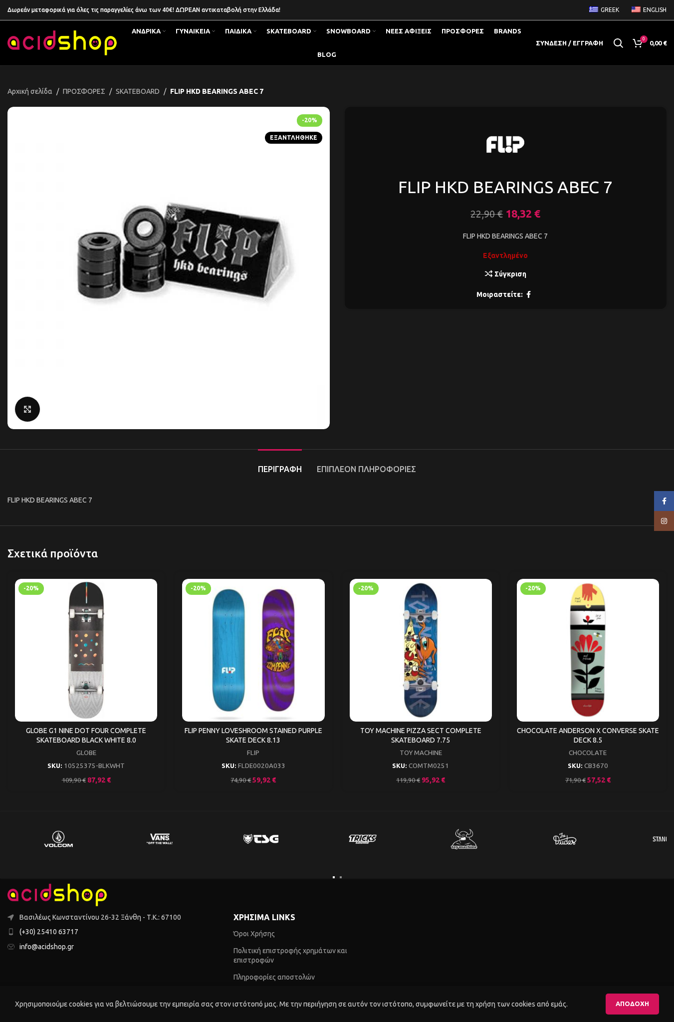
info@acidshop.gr (46, 947)
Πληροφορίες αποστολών (274, 977)
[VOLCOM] (58, 838)
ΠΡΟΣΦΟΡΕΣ (84, 91)
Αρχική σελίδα (29, 91)
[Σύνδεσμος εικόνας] (57, 894)
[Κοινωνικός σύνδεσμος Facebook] (529, 294)
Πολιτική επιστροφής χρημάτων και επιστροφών (290, 955)
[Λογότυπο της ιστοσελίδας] (62, 42)
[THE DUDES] (565, 838)
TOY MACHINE (421, 753)
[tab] (280, 464)
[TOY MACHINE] (463, 838)
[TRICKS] (362, 838)
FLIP (253, 753)
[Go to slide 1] (334, 877)
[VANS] (159, 838)
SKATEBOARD (138, 91)
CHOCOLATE (588, 753)
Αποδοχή (632, 1003)
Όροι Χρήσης (254, 934)
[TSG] (260, 838)
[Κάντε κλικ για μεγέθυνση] (27, 409)
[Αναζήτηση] (618, 43)
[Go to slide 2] (341, 877)
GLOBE (86, 753)
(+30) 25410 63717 (48, 932)
